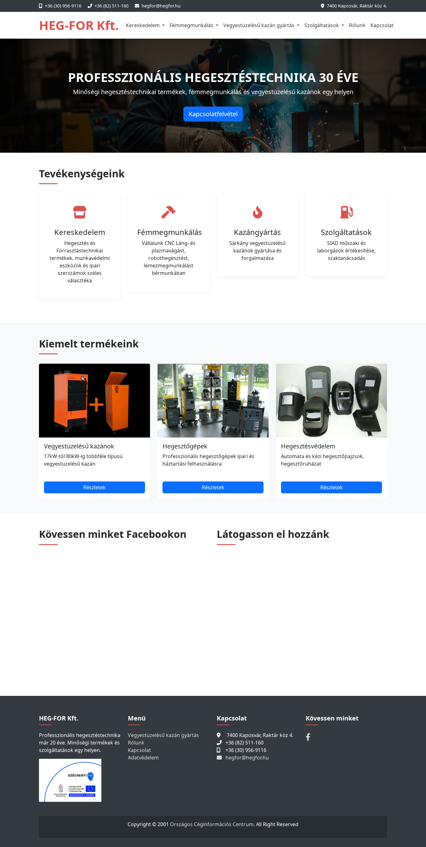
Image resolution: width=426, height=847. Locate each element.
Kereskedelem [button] (143, 25)
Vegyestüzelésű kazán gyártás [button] (259, 25)
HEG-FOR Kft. (79, 25)
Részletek (94, 487)
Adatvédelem (143, 757)
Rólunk (357, 25)
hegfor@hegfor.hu (161, 6)
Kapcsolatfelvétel (213, 114)
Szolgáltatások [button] (322, 25)
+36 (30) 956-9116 (63, 6)
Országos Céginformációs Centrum (212, 824)
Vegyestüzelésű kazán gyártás (163, 735)
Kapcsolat (382, 25)
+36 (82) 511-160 (111, 6)
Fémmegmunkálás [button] (192, 25)
